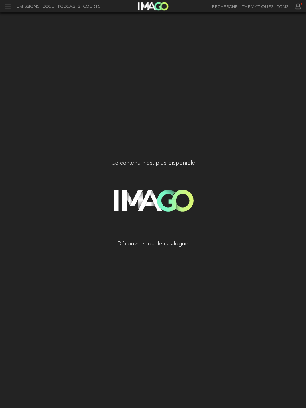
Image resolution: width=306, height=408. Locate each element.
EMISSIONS (27, 6)
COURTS (91, 6)
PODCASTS (69, 6)
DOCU (48, 6)
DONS (282, 7)
